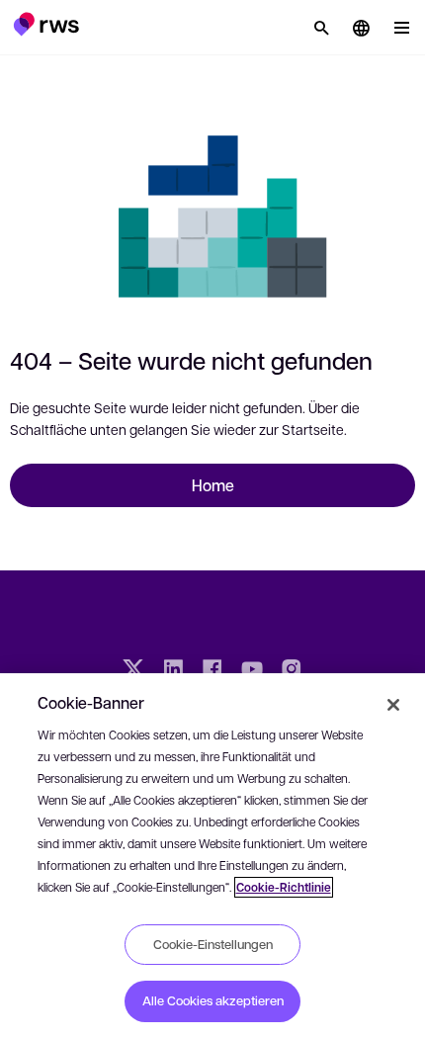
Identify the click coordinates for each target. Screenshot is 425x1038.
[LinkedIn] (173, 671)
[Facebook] (212, 671)
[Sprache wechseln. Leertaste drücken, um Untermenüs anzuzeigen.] (361, 27)
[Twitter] (133, 671)
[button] (46, 24)
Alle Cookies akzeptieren (213, 1000)
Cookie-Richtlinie (283, 887)
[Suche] (321, 27)
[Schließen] (393, 705)
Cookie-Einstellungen (213, 944)
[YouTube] (252, 671)
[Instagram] (291, 671)
